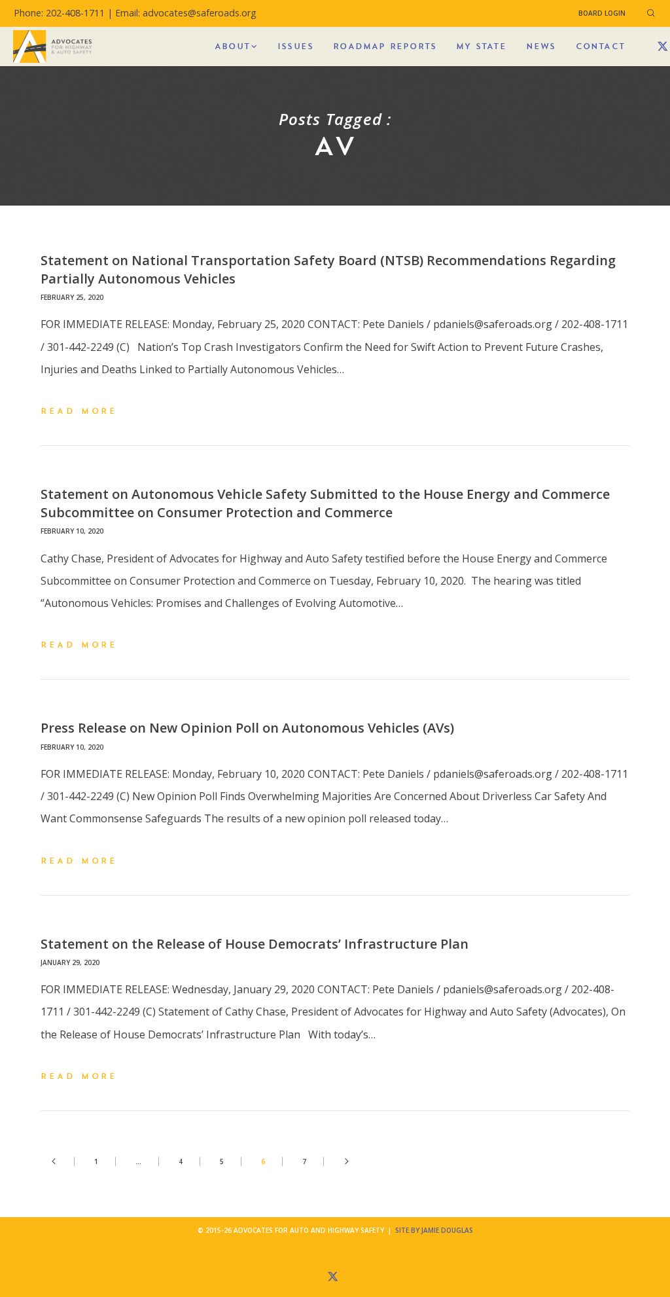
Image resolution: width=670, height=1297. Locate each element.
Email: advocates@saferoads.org (185, 13)
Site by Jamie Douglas (434, 1230)
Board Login (602, 13)
